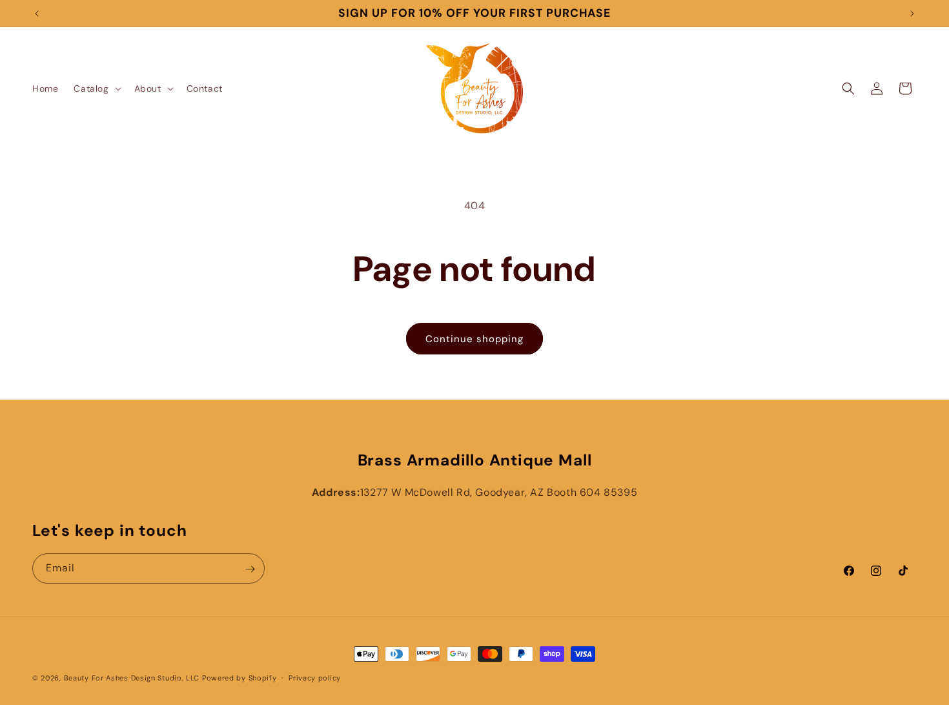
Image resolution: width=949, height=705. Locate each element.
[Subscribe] (250, 569)
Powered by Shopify (239, 677)
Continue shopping (474, 338)
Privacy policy (315, 677)
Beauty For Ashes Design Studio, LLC (132, 677)
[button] (96, 88)
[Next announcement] (912, 13)
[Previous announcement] (37, 13)
